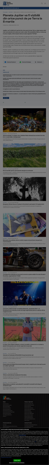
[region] (24, 446)
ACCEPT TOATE (17, 460)
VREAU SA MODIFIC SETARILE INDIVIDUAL (16, 462)
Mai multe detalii (22, 435)
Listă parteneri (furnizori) (6, 457)
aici (35, 441)
